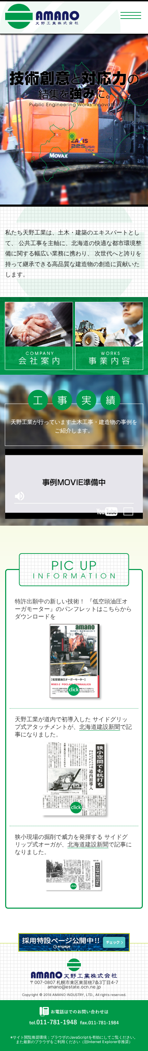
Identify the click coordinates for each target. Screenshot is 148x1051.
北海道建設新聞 (99, 726)
